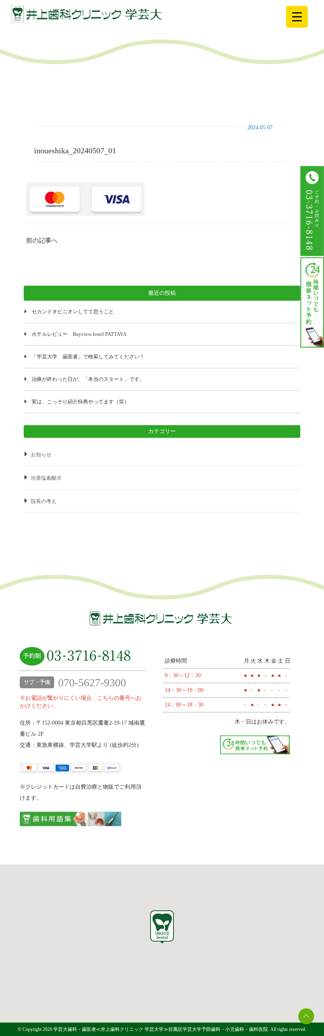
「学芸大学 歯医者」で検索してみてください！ (88, 357)
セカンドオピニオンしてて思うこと (73, 312)
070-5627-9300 (75, 682)
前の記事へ (42, 240)
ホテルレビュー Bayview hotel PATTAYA (79, 334)
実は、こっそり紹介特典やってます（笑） (80, 402)
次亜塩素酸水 (46, 478)
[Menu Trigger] (297, 17)
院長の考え (44, 501)
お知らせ (41, 455)
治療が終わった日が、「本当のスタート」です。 (88, 379)
